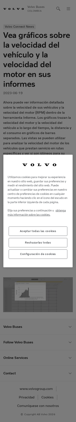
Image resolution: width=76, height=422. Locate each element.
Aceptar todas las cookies (38, 231)
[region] (38, 211)
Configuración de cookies (38, 254)
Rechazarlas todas (38, 242)
